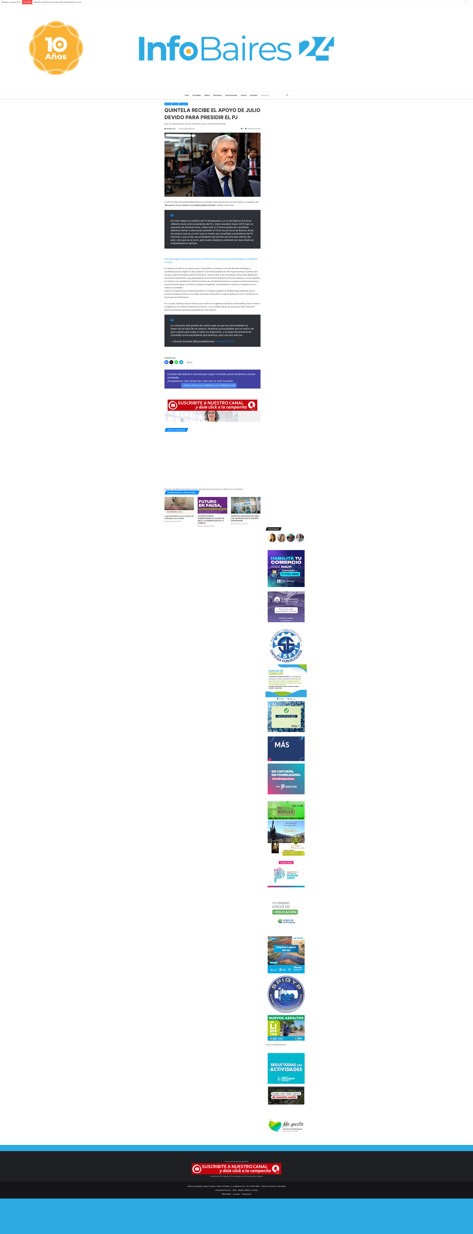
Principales (197, 95)
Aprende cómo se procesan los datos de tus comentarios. (221, 489)
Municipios (217, 95)
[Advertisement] (74, 1216)
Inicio (187, 95)
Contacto (236, 1194)
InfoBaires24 (170, 129)
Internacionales (231, 95)
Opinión (167, 104)
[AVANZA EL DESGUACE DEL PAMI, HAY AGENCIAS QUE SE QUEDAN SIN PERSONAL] (246, 505)
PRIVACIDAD (226, 1194)
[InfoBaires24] (236, 47)
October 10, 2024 (224, 341)
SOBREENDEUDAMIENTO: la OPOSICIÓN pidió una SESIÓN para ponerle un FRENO (65, 2)
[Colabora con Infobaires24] (212, 379)
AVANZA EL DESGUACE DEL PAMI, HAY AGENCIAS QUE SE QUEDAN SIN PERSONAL (245, 518)
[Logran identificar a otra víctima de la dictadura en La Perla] (179, 505)
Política (207, 95)
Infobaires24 (246, 1194)
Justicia (243, 95)
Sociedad (253, 95)
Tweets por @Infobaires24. (275, 1045)
